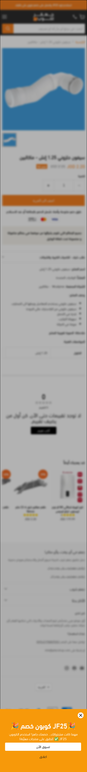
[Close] (81, 715)
